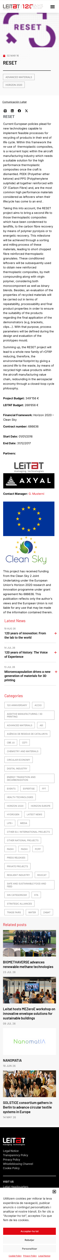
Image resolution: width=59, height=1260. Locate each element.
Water (32, 912)
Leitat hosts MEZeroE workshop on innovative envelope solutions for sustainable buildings (29, 1013)
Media (23, 823)
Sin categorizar (17, 895)
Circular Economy (18, 759)
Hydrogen (13, 814)
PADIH (10, 849)
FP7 (44, 788)
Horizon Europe (40, 805)
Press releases (16, 857)
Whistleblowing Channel (18, 1164)
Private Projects (17, 866)
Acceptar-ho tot (30, 1231)
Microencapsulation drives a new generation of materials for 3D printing (27, 676)
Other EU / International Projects (28, 831)
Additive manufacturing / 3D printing (24, 715)
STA (36, 895)
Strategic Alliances (19, 903)
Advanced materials (19, 77)
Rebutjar (29, 1239)
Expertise (29, 788)
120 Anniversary (17, 705)
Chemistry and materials (22, 751)
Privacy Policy (30, 1256)
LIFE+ (10, 823)
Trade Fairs (14, 912)
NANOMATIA (12, 1060)
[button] (54, 1191)
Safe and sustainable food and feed (26, 885)
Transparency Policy (15, 1155)
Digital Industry (17, 768)
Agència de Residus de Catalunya (27, 733)
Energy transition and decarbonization (21, 778)
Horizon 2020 (14, 84)
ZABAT (47, 912)
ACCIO (38, 705)
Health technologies (20, 797)
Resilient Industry (18, 875)
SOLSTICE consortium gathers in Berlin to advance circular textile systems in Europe (27, 1107)
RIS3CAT (42, 875)
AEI (41, 725)
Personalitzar (29, 1248)
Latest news (34, 814)
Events (11, 788)
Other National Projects (23, 840)
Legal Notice (44, 1256)
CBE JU (11, 742)
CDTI (24, 742)
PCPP (38, 849)
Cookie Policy (15, 1256)
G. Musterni (36, 493)
